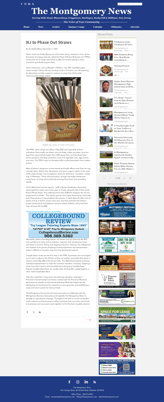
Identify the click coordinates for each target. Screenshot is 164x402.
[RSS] (33, 4)
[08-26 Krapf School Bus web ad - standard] (117, 332)
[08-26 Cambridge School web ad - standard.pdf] (117, 349)
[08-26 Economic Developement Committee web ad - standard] (117, 245)
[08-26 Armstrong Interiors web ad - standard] (117, 227)
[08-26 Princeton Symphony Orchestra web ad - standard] (117, 263)
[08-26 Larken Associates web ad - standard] (117, 314)
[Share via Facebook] (27, 312)
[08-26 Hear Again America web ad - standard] (117, 297)
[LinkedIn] (29, 4)
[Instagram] (25, 4)
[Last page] (130, 178)
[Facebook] (21, 4)
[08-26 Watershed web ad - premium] (117, 202)
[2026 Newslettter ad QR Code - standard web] (117, 367)
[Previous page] (110, 178)
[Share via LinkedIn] (40, 312)
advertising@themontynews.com (63, 396)
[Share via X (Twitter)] (33, 312)
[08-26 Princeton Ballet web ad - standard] (117, 280)
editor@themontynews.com (109, 396)
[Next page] (124, 178)
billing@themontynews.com (86, 396)
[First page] (104, 178)
